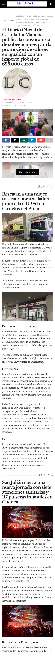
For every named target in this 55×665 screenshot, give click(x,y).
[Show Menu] (3, 4)
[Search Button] (51, 4)
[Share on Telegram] (32, 140)
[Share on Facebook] (6, 140)
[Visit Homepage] (27, 4)
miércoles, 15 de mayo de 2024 (19, 102)
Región (11, 21)
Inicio (4, 21)
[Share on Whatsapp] (24, 140)
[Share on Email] (41, 140)
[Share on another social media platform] (49, 140)
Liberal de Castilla (13, 100)
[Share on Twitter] (15, 140)
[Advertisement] (27, 658)
